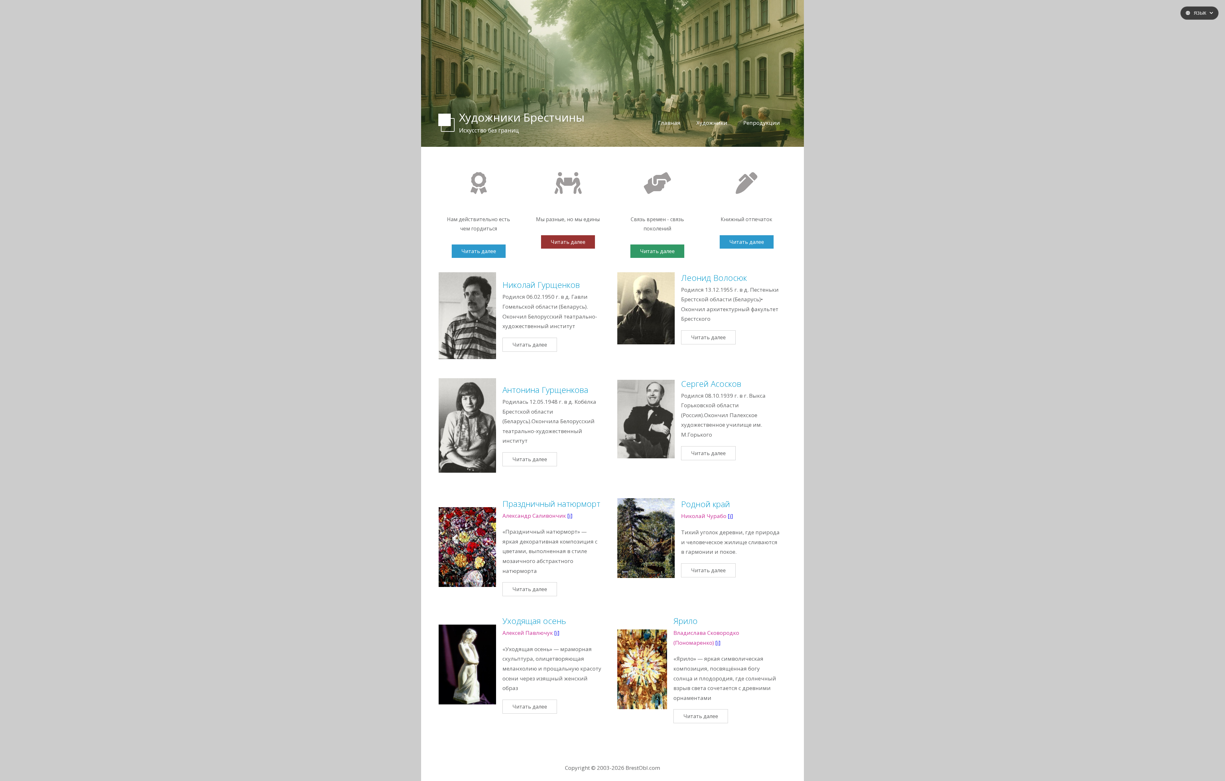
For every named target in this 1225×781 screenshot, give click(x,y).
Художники (711, 122)
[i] (570, 515)
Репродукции (761, 122)
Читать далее (478, 251)
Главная (669, 122)
